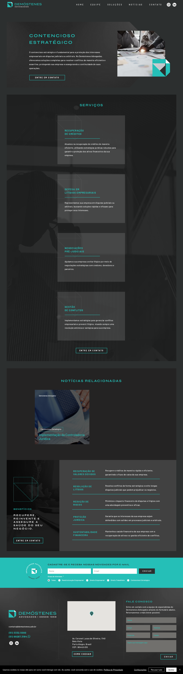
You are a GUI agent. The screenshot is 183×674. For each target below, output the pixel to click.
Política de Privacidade (113, 669)
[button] (115, 5)
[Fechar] (179, 670)
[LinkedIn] (174, 5)
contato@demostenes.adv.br (22, 626)
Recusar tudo (156, 669)
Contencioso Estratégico (51, 429)
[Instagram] (169, 5)
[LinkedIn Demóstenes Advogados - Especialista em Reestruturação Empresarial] (17, 643)
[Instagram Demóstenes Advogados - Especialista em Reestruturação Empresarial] (11, 643)
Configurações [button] (140, 669)
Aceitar (171, 669)
